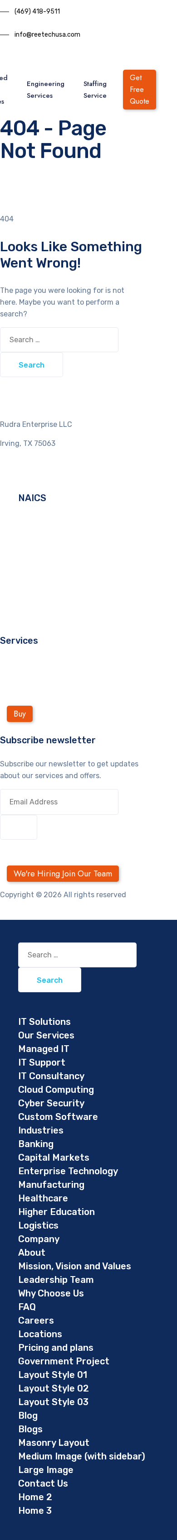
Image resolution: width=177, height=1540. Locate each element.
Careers (36, 1320)
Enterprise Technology (68, 1171)
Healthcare (43, 1198)
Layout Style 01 (52, 1374)
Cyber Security (51, 1103)
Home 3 (35, 1510)
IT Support (41, 1062)
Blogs (30, 1429)
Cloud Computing (56, 1089)
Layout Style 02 (53, 1388)
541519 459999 (44, 581)
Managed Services (31, 676)
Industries (41, 1130)
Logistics (38, 1225)
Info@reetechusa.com (38, 474)
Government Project (63, 1361)
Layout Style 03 (53, 1402)
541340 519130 (43, 534)
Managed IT (43, 1048)
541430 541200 (44, 545)
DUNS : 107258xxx (49, 604)
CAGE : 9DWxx (42, 616)
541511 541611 (41, 557)
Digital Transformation (39, 664)
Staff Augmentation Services (49, 688)
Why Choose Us (51, 1293)
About (31, 1252)
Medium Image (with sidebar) (81, 1456)
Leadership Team (56, 1279)
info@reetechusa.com (47, 34)
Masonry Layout (53, 1442)
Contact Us (43, 1483)
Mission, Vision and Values (74, 1266)
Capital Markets (53, 1157)
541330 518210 (43, 522)
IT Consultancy (51, 1076)
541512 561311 (42, 569)
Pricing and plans (55, 1347)
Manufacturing (51, 1184)
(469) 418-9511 (37, 11)
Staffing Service (95, 89)
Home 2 (35, 1497)
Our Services (46, 1035)
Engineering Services (45, 89)
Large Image (46, 1469)
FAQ (27, 1306)
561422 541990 (44, 592)
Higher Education (56, 1211)
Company (38, 1239)
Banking (36, 1143)
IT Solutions (44, 1021)
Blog (28, 1415)
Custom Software (58, 1116)
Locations (40, 1334)
